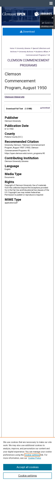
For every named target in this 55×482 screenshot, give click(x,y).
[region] (27, 459)
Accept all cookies (28, 467)
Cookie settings (32, 455)
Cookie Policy (34, 458)
